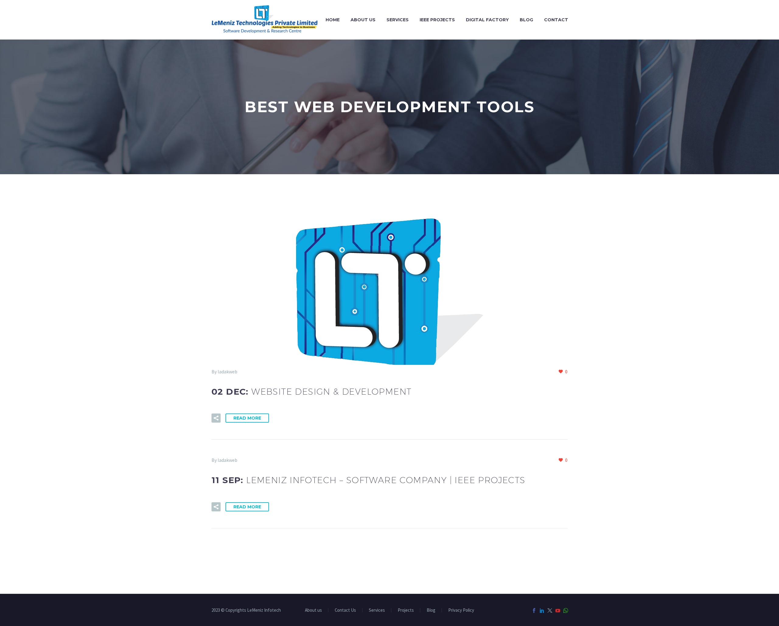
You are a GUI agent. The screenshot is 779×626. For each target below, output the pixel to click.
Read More (247, 418)
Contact (556, 19)
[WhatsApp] (565, 610)
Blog (526, 19)
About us (363, 19)
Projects (406, 610)
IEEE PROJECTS (437, 19)
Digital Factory (487, 19)
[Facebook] (534, 610)
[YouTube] (557, 610)
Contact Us (345, 610)
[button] (216, 418)
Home (333, 19)
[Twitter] (549, 610)
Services (397, 19)
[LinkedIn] (542, 610)
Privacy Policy (461, 610)
